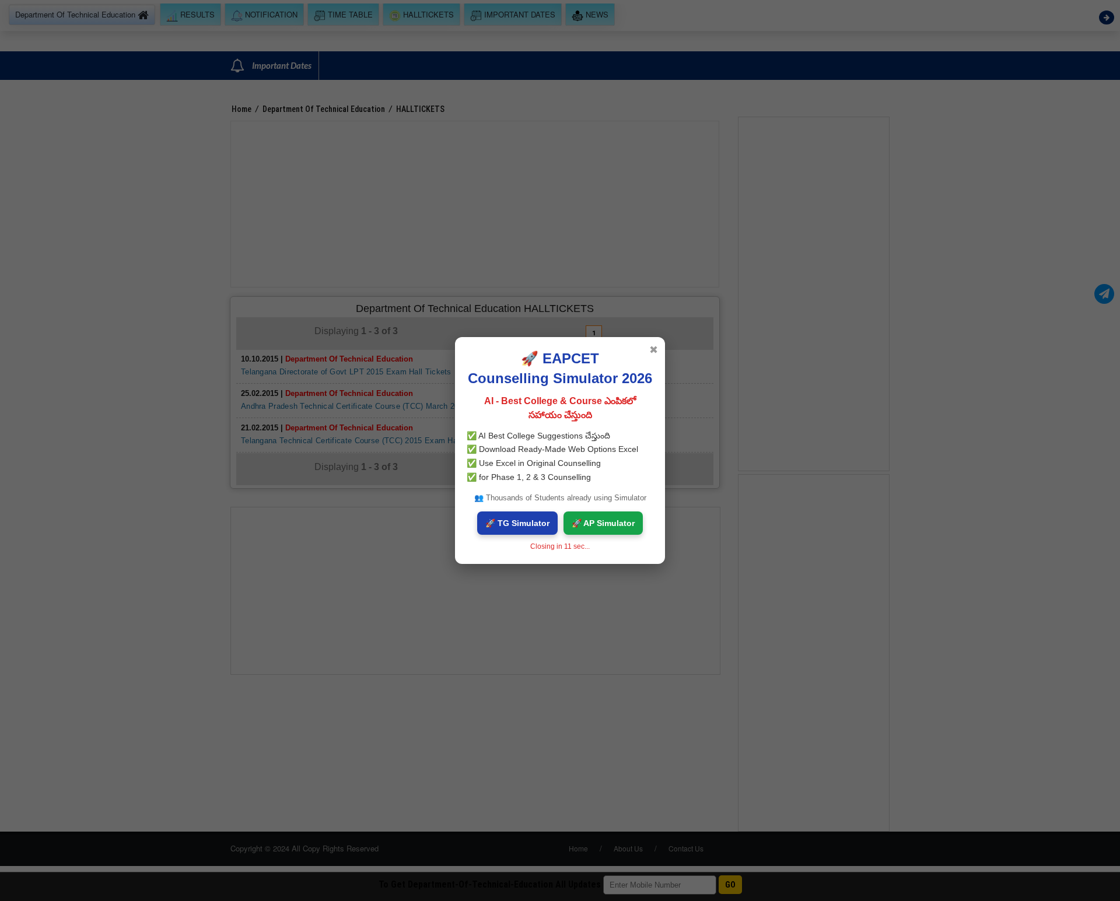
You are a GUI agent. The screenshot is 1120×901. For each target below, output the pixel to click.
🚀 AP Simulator (603, 523)
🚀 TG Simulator (517, 523)
